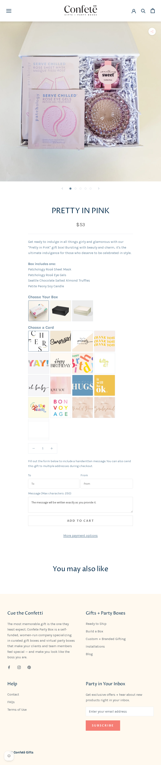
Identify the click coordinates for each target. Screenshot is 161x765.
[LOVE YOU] (60, 385)
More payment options (80, 535)
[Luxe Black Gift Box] (60, 310)
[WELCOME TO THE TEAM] (38, 407)
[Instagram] (19, 667)
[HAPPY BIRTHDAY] (60, 363)
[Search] (143, 10)
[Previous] (62, 188)
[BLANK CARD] (38, 429)
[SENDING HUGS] (82, 385)
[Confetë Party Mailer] (38, 310)
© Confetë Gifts (21, 752)
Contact (13, 694)
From (84, 475)
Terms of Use (17, 710)
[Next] (98, 188)
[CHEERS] (38, 341)
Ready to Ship (96, 624)
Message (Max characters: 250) (49, 493)
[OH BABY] (38, 385)
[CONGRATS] (60, 341)
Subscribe (103, 726)
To (29, 475)
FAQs (11, 702)
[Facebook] (9, 667)
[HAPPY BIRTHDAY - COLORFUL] (82, 363)
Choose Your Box (43, 297)
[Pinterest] (29, 667)
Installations (95, 646)
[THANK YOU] (104, 341)
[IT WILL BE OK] (104, 385)
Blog (89, 654)
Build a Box (94, 631)
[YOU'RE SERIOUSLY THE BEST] (82, 341)
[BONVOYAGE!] (60, 407)
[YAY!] (38, 363)
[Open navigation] (8, 11)
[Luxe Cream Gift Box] (82, 310)
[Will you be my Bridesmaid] (104, 407)
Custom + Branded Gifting (106, 639)
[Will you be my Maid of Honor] (82, 407)
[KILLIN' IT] (104, 363)
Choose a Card (41, 327)
